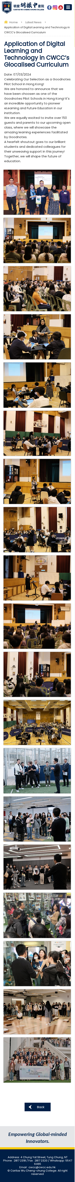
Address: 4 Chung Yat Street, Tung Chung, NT (38, 1157)
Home (13, 22)
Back (40, 1107)
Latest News (33, 22)
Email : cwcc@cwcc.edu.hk (37, 1167)
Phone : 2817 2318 (14, 1161)
